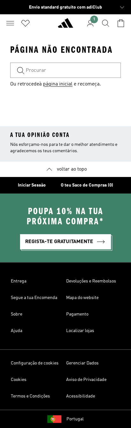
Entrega (18, 281)
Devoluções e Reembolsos (91, 281)
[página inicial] (65, 25)
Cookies (18, 379)
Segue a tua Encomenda (34, 298)
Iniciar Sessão (32, 185)
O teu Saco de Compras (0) (87, 185)
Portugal (75, 419)
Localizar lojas (80, 331)
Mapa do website (82, 298)
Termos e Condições (30, 396)
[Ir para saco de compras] (120, 23)
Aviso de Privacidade (86, 379)
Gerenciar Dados (82, 363)
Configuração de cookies (35, 363)
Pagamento (77, 314)
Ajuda (16, 331)
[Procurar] (105, 23)
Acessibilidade (80, 396)
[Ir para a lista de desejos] (25, 23)
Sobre (16, 314)
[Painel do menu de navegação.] (10, 23)
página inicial (57, 84)
